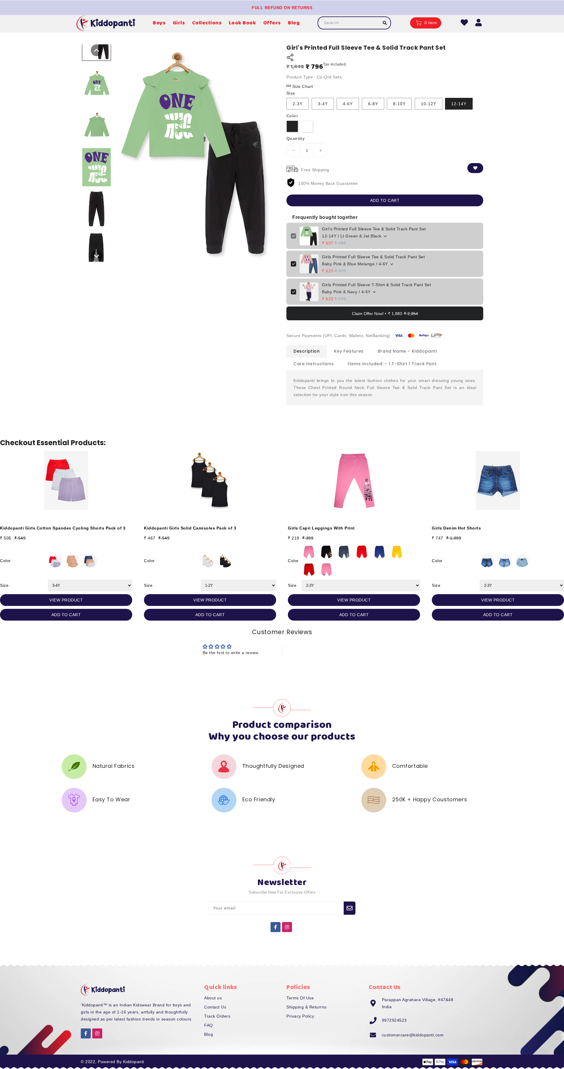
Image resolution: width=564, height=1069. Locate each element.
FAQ (208, 1025)
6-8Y (373, 103)
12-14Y (458, 103)
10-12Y (428, 103)
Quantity (295, 138)
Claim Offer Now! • (385, 313)
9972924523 (394, 1020)
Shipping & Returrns (306, 1007)
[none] (97, 50)
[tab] (306, 351)
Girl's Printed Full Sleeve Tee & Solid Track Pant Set (374, 229)
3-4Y (323, 103)
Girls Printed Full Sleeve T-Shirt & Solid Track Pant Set (376, 284)
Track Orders (217, 1016)
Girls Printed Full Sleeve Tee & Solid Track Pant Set (373, 256)
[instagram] (287, 927)
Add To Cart (66, 614)
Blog (208, 1034)
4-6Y (348, 103)
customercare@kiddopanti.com (413, 1035)
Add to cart (385, 200)
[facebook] (276, 927)
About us (213, 998)
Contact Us (215, 1007)
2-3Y (298, 103)
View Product (66, 600)
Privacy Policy (300, 1016)
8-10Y (399, 103)
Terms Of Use (300, 998)
